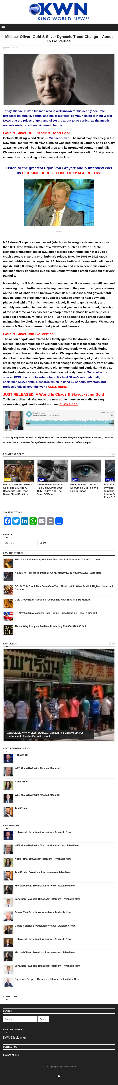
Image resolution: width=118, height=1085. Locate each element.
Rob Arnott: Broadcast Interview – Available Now (43, 832)
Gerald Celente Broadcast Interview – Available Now (45, 925)
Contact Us (11, 1055)
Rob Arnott (21, 755)
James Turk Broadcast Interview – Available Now (43, 912)
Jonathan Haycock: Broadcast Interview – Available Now (47, 899)
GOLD (8, 480)
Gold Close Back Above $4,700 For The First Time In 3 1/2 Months (52, 599)
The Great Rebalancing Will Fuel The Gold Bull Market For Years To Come (57, 559)
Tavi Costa (21, 808)
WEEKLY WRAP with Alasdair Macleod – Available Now (47, 845)
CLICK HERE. (57, 386)
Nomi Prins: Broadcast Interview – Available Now (43, 859)
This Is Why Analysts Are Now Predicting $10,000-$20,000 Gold (51, 626)
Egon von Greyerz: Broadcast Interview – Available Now (47, 979)
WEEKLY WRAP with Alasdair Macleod (37, 768)
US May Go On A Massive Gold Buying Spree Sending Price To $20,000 (56, 613)
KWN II (109, 480)
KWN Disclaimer (14, 1037)
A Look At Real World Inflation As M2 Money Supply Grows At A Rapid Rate (58, 573)
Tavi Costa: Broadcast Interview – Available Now (43, 872)
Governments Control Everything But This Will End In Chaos (84, 487)
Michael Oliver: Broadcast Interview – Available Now (45, 885)
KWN (41, 480)
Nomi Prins (21, 781)
